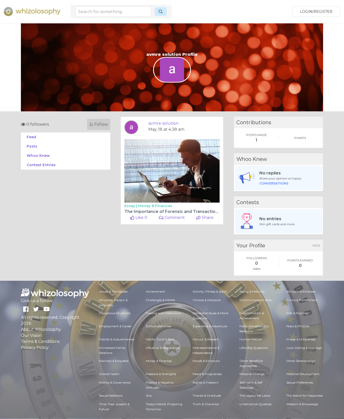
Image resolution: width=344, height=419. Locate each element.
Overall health (109, 374)
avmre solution (163, 123)
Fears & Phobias (297, 326)
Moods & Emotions (206, 361)
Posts (32, 146)
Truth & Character (206, 404)
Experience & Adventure (210, 326)
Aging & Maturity (252, 291)
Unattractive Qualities (255, 404)
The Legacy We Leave (254, 395)
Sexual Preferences (299, 382)
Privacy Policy (35, 347)
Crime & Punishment (301, 300)
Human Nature (250, 339)
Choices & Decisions (207, 300)
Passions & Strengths (161, 374)
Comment (174, 217)
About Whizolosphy (41, 329)
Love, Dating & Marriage (304, 348)
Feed (31, 137)
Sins (149, 395)
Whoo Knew (38, 155)
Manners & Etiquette (113, 361)
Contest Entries (41, 165)
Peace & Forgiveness (207, 374)
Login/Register (316, 11)
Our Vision (31, 335)
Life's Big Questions (253, 348)
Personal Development (303, 374)
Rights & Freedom (206, 382)
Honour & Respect (206, 339)
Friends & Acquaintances (116, 339)
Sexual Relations (110, 395)
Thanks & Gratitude (207, 395)
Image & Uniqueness (301, 339)
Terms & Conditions (40, 341)
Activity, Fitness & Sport (210, 291)
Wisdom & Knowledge (302, 404)
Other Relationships (300, 361)
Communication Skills (255, 300)
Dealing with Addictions (163, 313)
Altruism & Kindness (300, 291)
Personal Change (251, 374)
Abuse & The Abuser (113, 291)
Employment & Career (115, 326)
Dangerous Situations (114, 313)
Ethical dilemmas (158, 326)
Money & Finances (155, 206)
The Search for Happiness (304, 395)
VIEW (316, 245)
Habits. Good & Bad (160, 339)
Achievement (155, 291)
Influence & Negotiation (163, 348)
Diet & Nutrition (297, 313)
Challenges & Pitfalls (160, 300)
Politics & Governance (114, 382)
